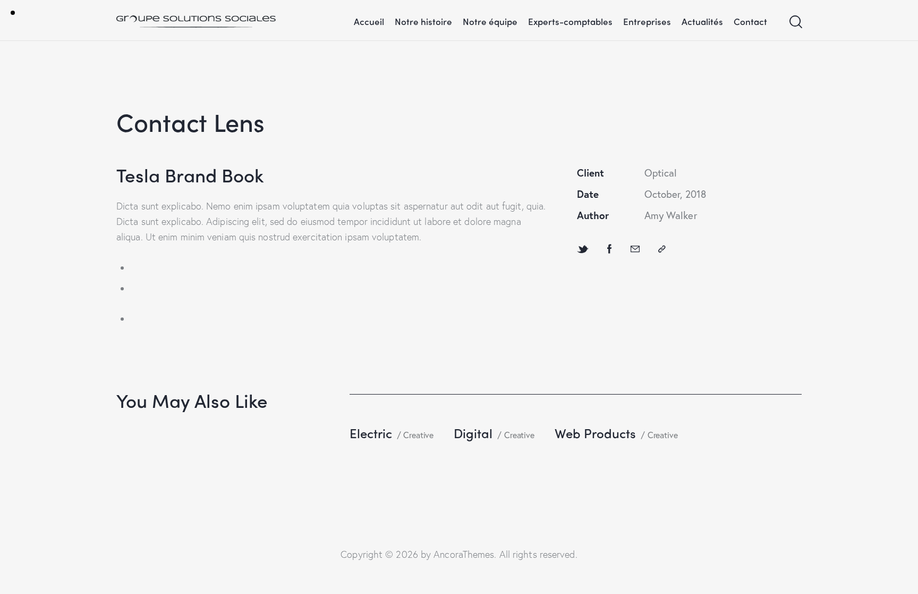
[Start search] (795, 22)
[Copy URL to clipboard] (662, 249)
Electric (371, 433)
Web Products (595, 433)
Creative (418, 434)
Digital (473, 433)
